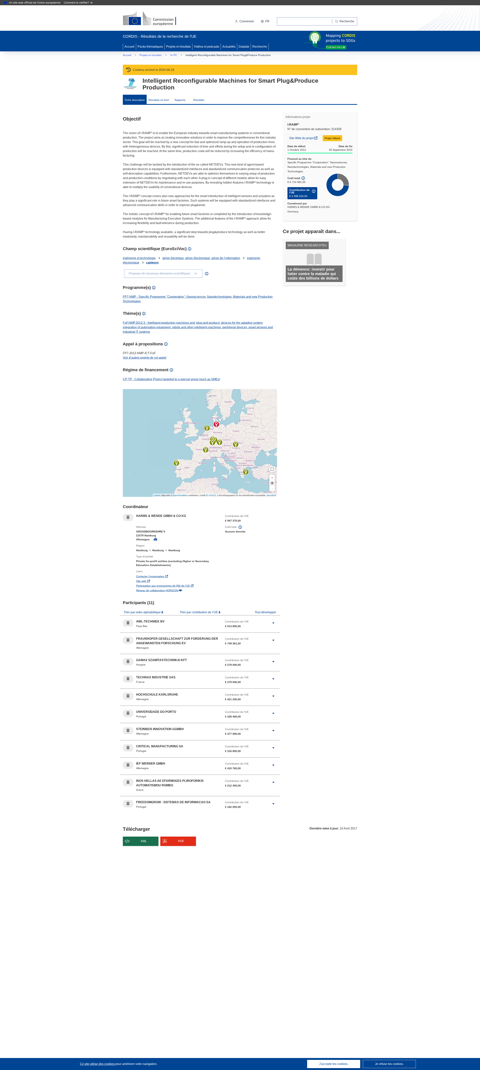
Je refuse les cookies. (389, 1064)
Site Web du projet (304, 138)
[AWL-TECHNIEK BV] (207, 428)
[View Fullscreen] (272, 469)
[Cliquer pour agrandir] (273, 623)
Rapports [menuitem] (180, 99)
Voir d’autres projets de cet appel (144, 357)
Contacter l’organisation (171, 576)
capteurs (152, 262)
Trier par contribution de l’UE (199, 612)
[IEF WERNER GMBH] (212, 442)
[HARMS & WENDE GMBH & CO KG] (216, 424)
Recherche (259, 46)
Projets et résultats (178, 46)
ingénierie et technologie (139, 258)
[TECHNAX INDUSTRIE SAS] (206, 450)
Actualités (229, 46)
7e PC (173, 55)
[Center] (272, 483)
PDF (181, 841)
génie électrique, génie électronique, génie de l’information (201, 258)
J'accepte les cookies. (333, 1064)
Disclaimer (271, 495)
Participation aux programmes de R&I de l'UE (177, 585)
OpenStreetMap (180, 495)
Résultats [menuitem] (198, 99)
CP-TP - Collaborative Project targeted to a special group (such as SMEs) (171, 379)
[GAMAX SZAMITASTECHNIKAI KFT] (236, 444)
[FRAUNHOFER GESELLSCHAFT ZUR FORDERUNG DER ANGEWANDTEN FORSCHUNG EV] (220, 442)
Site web (162, 581)
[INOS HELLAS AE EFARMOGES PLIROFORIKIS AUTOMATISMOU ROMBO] (246, 472)
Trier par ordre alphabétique (142, 612)
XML (144, 841)
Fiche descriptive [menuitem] (135, 99)
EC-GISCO (211, 495)
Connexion (246, 21)
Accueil (129, 46)
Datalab (244, 46)
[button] (265, 21)
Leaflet (157, 495)
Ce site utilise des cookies (97, 1064)
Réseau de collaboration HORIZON (177, 590)
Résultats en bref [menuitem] (158, 99)
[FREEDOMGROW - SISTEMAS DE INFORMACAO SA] (176, 463)
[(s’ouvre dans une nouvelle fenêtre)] (153, 18)
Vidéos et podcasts (206, 46)
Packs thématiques (150, 46)
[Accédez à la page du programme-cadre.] (130, 84)
